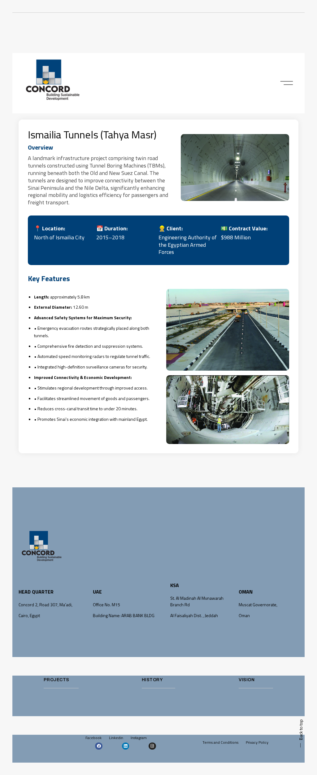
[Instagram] (152, 746)
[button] (287, 83)
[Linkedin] (125, 746)
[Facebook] (98, 746)
